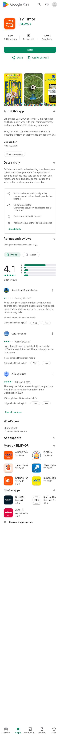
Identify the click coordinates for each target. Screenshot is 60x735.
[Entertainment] (14, 154)
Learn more (19, 196)
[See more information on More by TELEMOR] (54, 445)
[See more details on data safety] (14, 229)
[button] (33, 39)
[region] (30, 37)
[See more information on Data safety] (54, 162)
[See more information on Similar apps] (54, 490)
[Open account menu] (54, 4)
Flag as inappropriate (18, 522)
